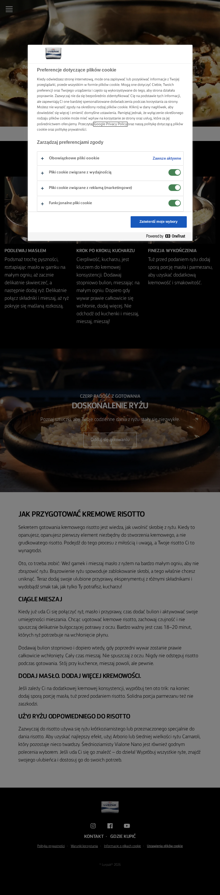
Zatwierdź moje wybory (159, 222)
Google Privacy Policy (110, 124)
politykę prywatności (70, 130)
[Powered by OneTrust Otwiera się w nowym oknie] (168, 236)
